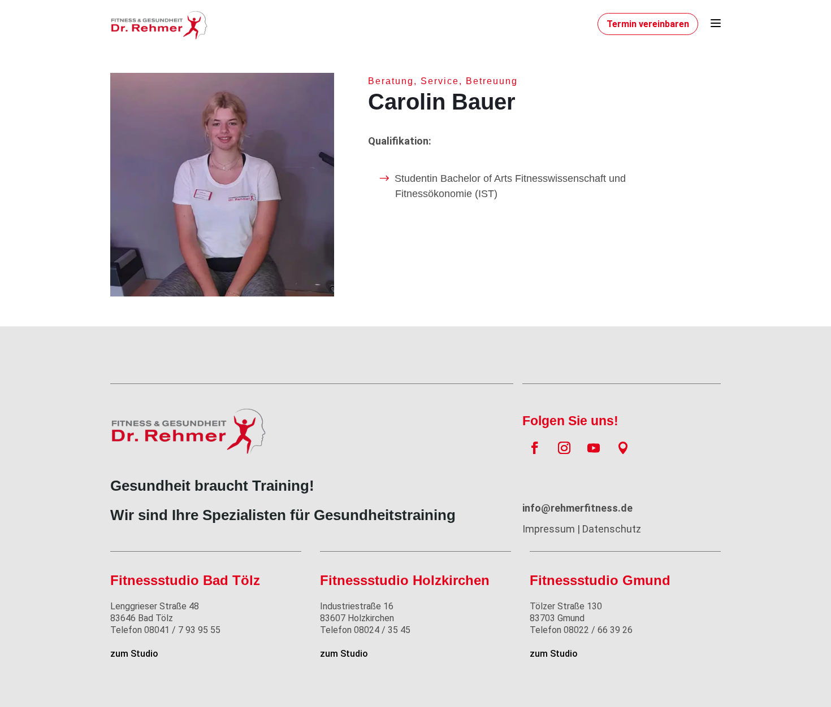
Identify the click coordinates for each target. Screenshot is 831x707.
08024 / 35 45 (365, 630)
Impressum (548, 529)
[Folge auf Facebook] (534, 447)
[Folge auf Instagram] (564, 447)
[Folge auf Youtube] (593, 447)
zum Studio (134, 653)
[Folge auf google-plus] (623, 447)
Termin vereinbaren (648, 24)
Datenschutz (611, 529)
